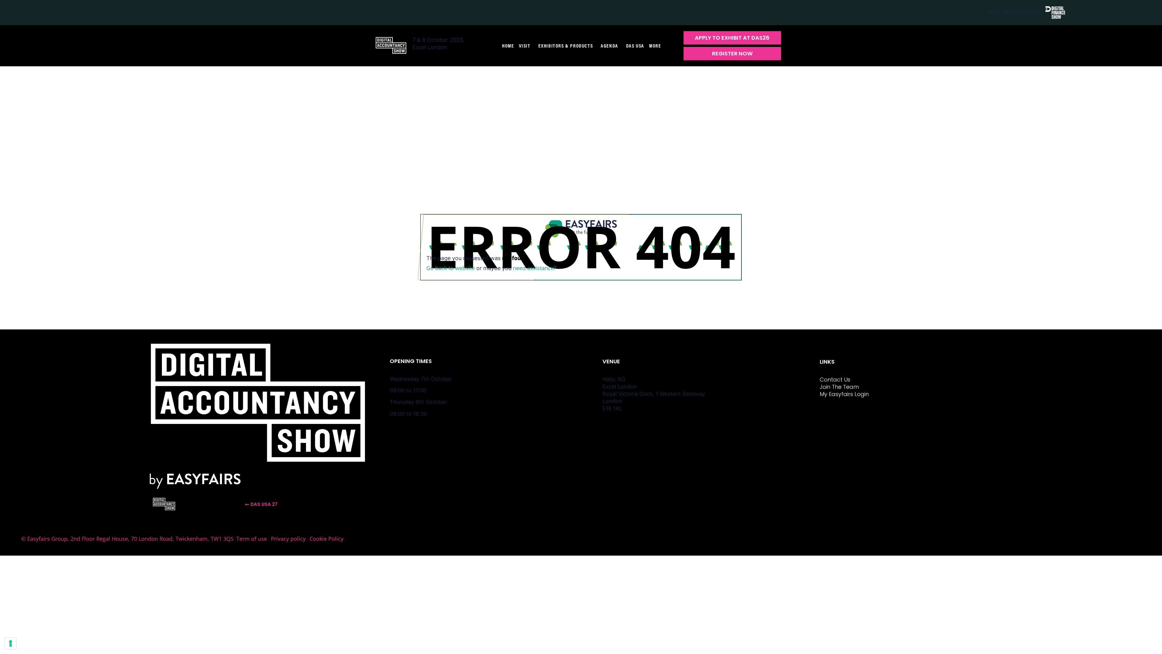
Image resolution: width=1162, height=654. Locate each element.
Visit (524, 46)
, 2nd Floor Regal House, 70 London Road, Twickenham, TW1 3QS (150, 538)
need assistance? (534, 268)
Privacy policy (288, 538)
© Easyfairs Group (44, 538)
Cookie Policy (326, 538)
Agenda (609, 46)
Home (508, 46)
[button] (732, 38)
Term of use (251, 538)
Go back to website (450, 268)
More (655, 46)
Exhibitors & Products (565, 46)
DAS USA (635, 46)
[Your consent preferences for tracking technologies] (10, 643)
